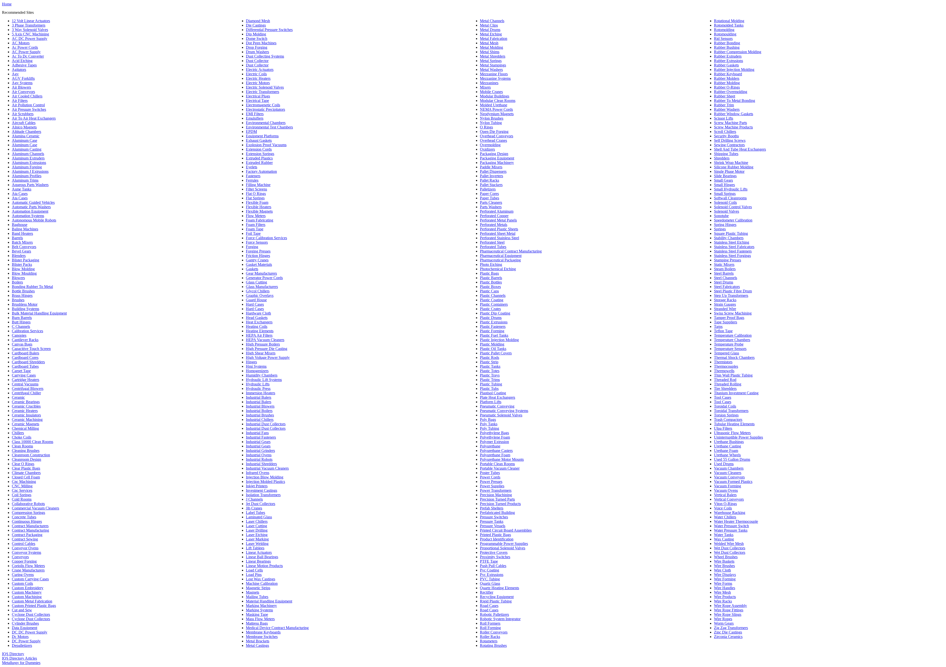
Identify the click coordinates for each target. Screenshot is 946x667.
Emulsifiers (254, 118)
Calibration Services (27, 331)
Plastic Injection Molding (499, 340)
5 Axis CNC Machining (30, 34)
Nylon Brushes (491, 118)
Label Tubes (255, 512)
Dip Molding (256, 34)
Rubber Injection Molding (734, 69)
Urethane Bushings (729, 442)
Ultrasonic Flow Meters (732, 433)
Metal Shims (489, 52)
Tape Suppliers (725, 322)
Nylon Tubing (491, 123)
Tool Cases (722, 397)
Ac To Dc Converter (28, 56)
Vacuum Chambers (728, 468)
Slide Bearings (725, 176)
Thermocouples (726, 366)
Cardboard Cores (25, 357)
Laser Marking (257, 539)
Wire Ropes (723, 619)
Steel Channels (725, 278)
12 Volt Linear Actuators (31, 21)
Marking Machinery (261, 605)
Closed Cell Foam (26, 477)
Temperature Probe (728, 344)
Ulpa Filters (723, 428)
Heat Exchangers (259, 322)
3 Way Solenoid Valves (30, 30)
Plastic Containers (494, 304)
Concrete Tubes (24, 517)
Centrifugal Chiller (26, 393)
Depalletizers (22, 645)
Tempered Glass (726, 353)
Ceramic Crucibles (26, 406)
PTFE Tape (489, 561)
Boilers (17, 282)
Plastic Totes (489, 371)
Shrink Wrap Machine (731, 162)
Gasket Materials (259, 264)
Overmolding (490, 145)
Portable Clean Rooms (497, 464)
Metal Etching (491, 34)
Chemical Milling (25, 428)
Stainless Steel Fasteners (733, 251)
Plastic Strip (489, 362)
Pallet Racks (489, 180)
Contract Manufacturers (30, 526)
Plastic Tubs (489, 388)
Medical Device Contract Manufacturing (277, 628)
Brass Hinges (22, 295)
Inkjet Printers (257, 486)
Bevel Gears (21, 251)
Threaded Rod (725, 380)
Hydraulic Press (258, 388)
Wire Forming (725, 579)
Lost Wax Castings (260, 579)
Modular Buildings (494, 96)
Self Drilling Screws (729, 140)
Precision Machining (496, 495)
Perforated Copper (494, 216)
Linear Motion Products (264, 566)
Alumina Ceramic (25, 136)
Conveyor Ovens (25, 548)
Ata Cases (20, 193)
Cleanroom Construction (31, 455)
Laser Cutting (256, 526)
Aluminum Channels (28, 154)
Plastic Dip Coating (495, 313)
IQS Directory (13, 654)
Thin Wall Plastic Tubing (733, 375)
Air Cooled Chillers (27, 96)
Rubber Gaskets (726, 65)
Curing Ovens (23, 574)
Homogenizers (257, 371)
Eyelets (251, 167)
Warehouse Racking (729, 512)
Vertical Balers (725, 495)
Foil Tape (253, 233)
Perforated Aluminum (496, 211)
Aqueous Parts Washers (30, 185)
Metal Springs (491, 61)
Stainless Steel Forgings (732, 256)
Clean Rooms (22, 446)
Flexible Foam (257, 202)
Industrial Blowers (260, 406)
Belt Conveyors (24, 247)
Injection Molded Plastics (265, 481)
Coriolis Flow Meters (28, 566)
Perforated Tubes (493, 247)
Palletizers (488, 189)
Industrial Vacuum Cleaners (267, 468)
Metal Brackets (257, 641)
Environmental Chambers (266, 123)
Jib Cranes (254, 508)
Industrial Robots (259, 459)
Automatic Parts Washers (31, 207)
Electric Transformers (262, 92)
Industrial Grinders (260, 450)
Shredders (721, 158)
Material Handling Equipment (269, 601)
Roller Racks (490, 637)
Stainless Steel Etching (731, 242)
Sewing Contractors (729, 145)
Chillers (18, 433)
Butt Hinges (21, 322)
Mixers (485, 87)
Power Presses (491, 481)
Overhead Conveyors (496, 136)
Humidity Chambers (261, 375)
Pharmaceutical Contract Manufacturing (511, 251)
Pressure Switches (494, 517)
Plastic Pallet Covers (496, 353)
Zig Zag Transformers (731, 628)
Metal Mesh (489, 43)
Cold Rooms (22, 499)
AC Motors (21, 43)
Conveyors (20, 557)
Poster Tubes (490, 473)
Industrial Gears (258, 442)
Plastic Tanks (490, 366)
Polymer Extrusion (494, 442)
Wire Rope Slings (727, 614)
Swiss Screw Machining (733, 313)
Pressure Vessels (492, 526)
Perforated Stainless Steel (499, 238)
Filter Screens (256, 189)
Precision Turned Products (500, 504)
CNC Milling (22, 486)
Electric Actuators (259, 69)
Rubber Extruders (728, 56)
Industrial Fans (257, 433)
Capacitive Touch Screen (31, 349)
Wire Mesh (722, 592)
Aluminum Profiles (26, 176)
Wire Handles (724, 588)
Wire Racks (723, 601)
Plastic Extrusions (493, 322)
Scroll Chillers (725, 131)
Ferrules (252, 180)
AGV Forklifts (23, 78)
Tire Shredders (725, 388)
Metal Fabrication (493, 38)
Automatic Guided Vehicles (33, 202)
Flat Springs (255, 198)
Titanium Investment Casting (736, 393)
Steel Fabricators (727, 287)
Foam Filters (255, 224)
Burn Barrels (22, 318)
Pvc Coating (489, 570)
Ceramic (18, 397)
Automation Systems (28, 216)
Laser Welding (257, 543)
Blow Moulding (24, 273)
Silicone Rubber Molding (733, 167)
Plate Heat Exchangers (497, 397)
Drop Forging (256, 47)
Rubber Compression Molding (737, 52)
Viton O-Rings (725, 504)
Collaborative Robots (28, 504)
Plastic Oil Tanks (493, 349)
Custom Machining (27, 597)
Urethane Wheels (727, 455)
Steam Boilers (725, 269)
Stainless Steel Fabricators (734, 247)
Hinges (251, 362)
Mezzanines (489, 83)
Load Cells (254, 570)
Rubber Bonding (727, 43)
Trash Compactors (728, 419)
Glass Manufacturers (262, 287)
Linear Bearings (258, 561)
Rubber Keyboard (728, 74)
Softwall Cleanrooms (730, 198)
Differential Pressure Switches (269, 30)
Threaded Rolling (727, 384)
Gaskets (252, 269)
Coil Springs (21, 495)
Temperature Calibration (733, 335)
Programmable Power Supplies (504, 543)
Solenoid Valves (726, 211)
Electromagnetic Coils (263, 105)
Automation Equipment (30, 211)
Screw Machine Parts (730, 123)
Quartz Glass (490, 583)
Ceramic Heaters (25, 411)
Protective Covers (493, 552)
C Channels (21, 326)
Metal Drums (490, 30)
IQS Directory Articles (19, 658)
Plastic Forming (492, 331)
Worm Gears (724, 623)
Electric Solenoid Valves (265, 87)
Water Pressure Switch (731, 526)
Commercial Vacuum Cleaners (35, 508)
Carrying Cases (24, 375)
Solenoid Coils (725, 202)
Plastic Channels (493, 295)
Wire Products (725, 597)
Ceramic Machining (27, 419)
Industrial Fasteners (261, 437)
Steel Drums (723, 282)
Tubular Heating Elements (734, 424)
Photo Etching (491, 264)
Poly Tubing (489, 428)
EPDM (251, 131)
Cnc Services (22, 490)
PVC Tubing (490, 579)
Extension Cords (259, 149)
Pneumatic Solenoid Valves (501, 415)
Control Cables (23, 543)
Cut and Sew (22, 610)
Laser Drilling (257, 530)
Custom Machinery (27, 592)
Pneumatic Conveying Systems (504, 411)
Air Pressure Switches (29, 109)
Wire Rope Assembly (730, 605)
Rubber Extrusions (728, 61)
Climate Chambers (26, 473)
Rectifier (486, 592)
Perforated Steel (492, 242)
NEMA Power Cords (496, 109)
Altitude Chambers (26, 131)
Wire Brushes (724, 566)
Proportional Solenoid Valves (502, 548)
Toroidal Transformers (731, 411)
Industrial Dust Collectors (266, 424)
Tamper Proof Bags (729, 318)
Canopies (19, 335)
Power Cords (490, 477)
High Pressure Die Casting (266, 349)
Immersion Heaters (260, 393)
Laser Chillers (257, 521)
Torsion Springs (726, 415)
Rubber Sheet (724, 96)
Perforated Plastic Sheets (499, 229)
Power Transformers (495, 490)
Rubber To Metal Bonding (734, 100)
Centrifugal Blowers (27, 388)
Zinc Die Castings (728, 632)
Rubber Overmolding (730, 92)
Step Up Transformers (731, 295)
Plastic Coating (491, 300)
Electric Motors (258, 83)
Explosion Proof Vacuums (266, 145)
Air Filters (20, 100)
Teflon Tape (723, 331)
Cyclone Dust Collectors (31, 614)
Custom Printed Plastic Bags (34, 605)
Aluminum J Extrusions (30, 171)
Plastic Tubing (491, 384)
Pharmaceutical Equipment (501, 256)
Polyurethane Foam (495, 455)
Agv (15, 74)
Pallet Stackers (491, 185)
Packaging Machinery (497, 162)
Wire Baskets (724, 561)
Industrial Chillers (259, 419)
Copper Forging (24, 561)
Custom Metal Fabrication (32, 601)
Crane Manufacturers (28, 570)
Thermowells (724, 371)
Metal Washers (491, 69)
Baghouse (19, 224)
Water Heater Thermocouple (736, 521)
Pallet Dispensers (493, 171)
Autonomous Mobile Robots (34, 220)
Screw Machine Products (733, 127)
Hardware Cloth (258, 313)
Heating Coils (256, 326)
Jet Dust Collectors (260, 504)
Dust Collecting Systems (265, 56)
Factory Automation (261, 171)
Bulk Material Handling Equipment (39, 313)
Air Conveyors (23, 92)
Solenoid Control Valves (733, 207)
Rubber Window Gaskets (733, 114)
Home (7, 4)
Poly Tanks (488, 424)
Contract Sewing (25, 539)
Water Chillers (725, 517)
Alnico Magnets (24, 127)
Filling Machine (258, 185)
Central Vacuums (25, 384)
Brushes (18, 300)
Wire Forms (723, 583)
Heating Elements (259, 331)
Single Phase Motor (729, 171)
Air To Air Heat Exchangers (34, 118)
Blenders (19, 256)
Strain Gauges (725, 304)
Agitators (19, 69)
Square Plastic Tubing (731, 233)
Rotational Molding (729, 21)
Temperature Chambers (732, 340)
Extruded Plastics (259, 158)
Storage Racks (725, 300)
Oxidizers (487, 149)
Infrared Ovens (257, 473)
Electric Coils (256, 74)
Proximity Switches (495, 557)
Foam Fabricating (259, 220)
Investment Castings (261, 490)
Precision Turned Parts (497, 499)
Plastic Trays (490, 375)
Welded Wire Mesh (729, 543)
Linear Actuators (259, 552)
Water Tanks (723, 535)
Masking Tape (257, 614)
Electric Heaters (258, 78)
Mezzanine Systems (495, 78)
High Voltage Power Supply (268, 357)
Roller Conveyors (493, 632)
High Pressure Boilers (263, 344)
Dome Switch (256, 38)
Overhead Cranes (493, 140)
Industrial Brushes (260, 415)
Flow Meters (256, 216)
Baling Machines (25, 229)
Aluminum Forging (27, 167)
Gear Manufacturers (261, 273)
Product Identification (496, 539)
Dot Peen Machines (261, 43)
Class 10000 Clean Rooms (32, 442)
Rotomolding (724, 30)
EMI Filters (255, 114)
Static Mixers (724, 264)
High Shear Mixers (260, 353)
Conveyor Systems (26, 552)
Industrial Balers (258, 397)
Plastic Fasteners (493, 326)
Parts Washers (491, 207)
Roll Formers (490, 623)
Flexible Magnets (259, 211)
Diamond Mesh (258, 21)
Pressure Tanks (491, 521)
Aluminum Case (24, 140)
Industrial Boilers (259, 411)
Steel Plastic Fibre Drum (733, 291)
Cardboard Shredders (28, 362)
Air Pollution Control (28, 105)
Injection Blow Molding (264, 477)
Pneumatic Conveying (497, 406)
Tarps (718, 326)
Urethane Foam (726, 450)
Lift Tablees (255, 548)
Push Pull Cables (493, 566)
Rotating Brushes (493, 645)
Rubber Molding (727, 83)
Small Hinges (724, 185)
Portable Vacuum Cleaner (500, 468)
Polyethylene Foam (495, 437)
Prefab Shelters (491, 508)
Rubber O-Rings (727, 87)
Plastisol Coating (493, 393)
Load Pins (254, 574)
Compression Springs (28, 512)
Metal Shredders (492, 56)
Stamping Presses (727, 260)
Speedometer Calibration (733, 220)
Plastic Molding (492, 344)
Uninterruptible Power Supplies (738, 437)
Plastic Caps (489, 291)
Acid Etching (22, 61)
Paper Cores (489, 193)
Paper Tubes (489, 198)
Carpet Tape (21, 371)
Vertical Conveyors (729, 499)
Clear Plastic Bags (26, 468)
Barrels (17, 238)
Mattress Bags (257, 623)
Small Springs (725, 193)
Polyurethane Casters (496, 450)
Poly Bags (488, 419)
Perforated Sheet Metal (497, 233)
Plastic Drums (491, 318)
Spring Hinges (725, 224)
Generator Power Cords (264, 278)
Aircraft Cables (23, 123)
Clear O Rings (23, 464)
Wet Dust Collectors (729, 548)
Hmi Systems (256, 366)
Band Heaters (22, 233)
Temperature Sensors (730, 349)
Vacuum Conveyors (729, 477)
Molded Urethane (493, 105)
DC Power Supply (26, 641)
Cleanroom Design (26, 459)
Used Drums (724, 464)
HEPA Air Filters (259, 335)
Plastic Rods (489, 357)
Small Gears (723, 180)
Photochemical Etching (498, 269)
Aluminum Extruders (28, 158)
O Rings (486, 127)
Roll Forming (490, 628)
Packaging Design (494, 154)
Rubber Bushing (727, 47)
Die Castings (256, 25)
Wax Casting (724, 539)
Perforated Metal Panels (498, 220)
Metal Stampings (493, 65)
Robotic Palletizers (494, 614)
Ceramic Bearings (26, 402)
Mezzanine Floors (494, 74)
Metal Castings (257, 645)
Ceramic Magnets (25, 424)
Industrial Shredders (261, 464)
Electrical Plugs (258, 96)
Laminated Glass (259, 517)
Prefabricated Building (497, 512)
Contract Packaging (27, 535)
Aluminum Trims (25, 180)
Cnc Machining (24, 481)
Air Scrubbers (23, 114)
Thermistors (723, 362)
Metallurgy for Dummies (21, 663)
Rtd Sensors (723, 38)
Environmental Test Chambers (269, 127)
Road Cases (489, 605)
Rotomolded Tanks (728, 25)
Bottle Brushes (23, 291)
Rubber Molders (726, 78)
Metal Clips (489, 25)
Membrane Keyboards (263, 632)
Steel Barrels (724, 273)
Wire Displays (725, 574)
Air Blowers (21, 87)
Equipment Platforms (262, 136)
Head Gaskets (257, 318)
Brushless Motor (24, 304)
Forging (252, 247)
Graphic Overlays (259, 295)
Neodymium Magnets (497, 114)
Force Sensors (257, 242)
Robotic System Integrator (500, 619)
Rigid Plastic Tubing (496, 601)
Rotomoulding (725, 34)
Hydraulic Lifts (258, 384)
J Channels (254, 499)
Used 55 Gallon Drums (732, 459)
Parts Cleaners (491, 202)
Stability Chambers (728, 238)
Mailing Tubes (257, 597)
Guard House (256, 300)
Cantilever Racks (25, 340)
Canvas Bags (22, 344)
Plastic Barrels (491, 278)
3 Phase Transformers (28, 25)
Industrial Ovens (258, 455)
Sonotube (721, 216)
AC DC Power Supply (29, 38)
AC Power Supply (26, 52)
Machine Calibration (262, 583)
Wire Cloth (722, 570)
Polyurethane (490, 446)
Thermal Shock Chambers (734, 357)
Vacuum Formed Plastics (733, 481)
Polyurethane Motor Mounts (502, 459)
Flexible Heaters (258, 207)
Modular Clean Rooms (497, 100)
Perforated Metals (493, 224)
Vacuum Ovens (726, 490)
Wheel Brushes (726, 557)
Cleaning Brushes (25, 450)
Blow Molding (23, 269)
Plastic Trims (490, 380)
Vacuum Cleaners (727, 473)
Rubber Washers (727, 109)
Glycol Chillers (258, 291)
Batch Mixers (22, 242)
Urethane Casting (727, 446)
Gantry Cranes (257, 260)
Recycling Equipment (497, 597)
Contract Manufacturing (30, 530)
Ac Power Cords (25, 47)
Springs (720, 229)
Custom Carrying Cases (30, 579)
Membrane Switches (262, 637)
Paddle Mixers (491, 167)
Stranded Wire (725, 309)
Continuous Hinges (27, 521)
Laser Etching (257, 535)
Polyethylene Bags (494, 433)
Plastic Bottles (491, 282)
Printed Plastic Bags (495, 535)
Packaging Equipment (497, 158)
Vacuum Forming (727, 486)
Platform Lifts (490, 402)
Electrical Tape (257, 100)
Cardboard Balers (25, 353)
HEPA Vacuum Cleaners (265, 340)
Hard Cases (255, 304)
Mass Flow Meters (260, 619)
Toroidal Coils (725, 406)
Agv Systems (22, 83)
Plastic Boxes (490, 287)
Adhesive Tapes (24, 65)
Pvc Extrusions (491, 574)
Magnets (252, 592)
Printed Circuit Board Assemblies (506, 530)
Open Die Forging (494, 131)
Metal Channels (492, 21)
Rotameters (488, 641)
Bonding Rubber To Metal (32, 287)
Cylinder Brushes (25, 623)
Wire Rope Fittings (728, 610)
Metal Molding (491, 47)
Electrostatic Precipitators (265, 109)
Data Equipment (24, 628)
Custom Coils (22, 583)
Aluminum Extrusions (29, 162)
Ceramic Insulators (26, 415)
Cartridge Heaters (25, 380)
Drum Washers (257, 52)
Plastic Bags (489, 273)
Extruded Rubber (259, 162)
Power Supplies (492, 486)
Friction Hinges (258, 256)
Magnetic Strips (258, 588)
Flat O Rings (256, 193)
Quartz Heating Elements (499, 588)
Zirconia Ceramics (728, 637)
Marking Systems (259, 610)
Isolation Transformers (263, 495)
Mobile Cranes (491, 92)
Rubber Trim (724, 105)
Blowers (18, 278)
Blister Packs (22, 264)
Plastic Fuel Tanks (494, 335)
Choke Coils (21, 437)
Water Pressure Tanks (730, 530)
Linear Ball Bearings (262, 557)
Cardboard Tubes (25, 366)
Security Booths (726, 136)
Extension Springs (260, 154)
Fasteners (253, 176)
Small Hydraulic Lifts (730, 189)
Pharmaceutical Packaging (500, 260)
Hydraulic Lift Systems (264, 380)
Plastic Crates (490, 309)
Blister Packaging (25, 260)
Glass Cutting (256, 282)
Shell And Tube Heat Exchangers (740, 149)
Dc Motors (20, 637)
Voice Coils (723, 508)
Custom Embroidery (27, 588)
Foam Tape (254, 229)
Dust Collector (257, 61)
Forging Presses (258, 251)
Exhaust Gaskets (259, 140)
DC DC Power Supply (29, 632)
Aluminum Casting (26, 149)
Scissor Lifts (723, 118)
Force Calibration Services (266, 238)
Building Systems (25, 309)
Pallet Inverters (491, 176)
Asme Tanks (21, 189)
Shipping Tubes (726, 154)
